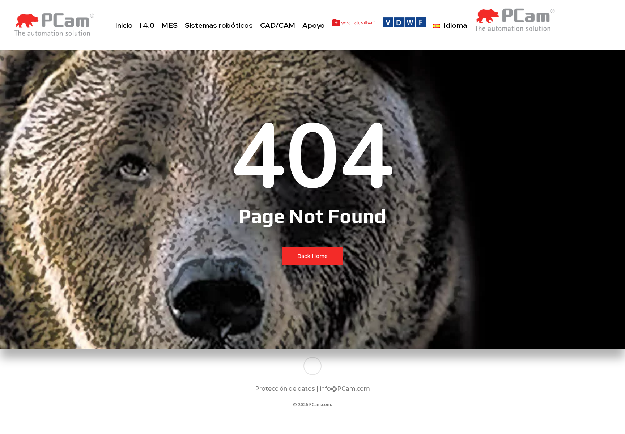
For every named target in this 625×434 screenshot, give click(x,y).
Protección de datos (285, 388)
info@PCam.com (345, 388)
